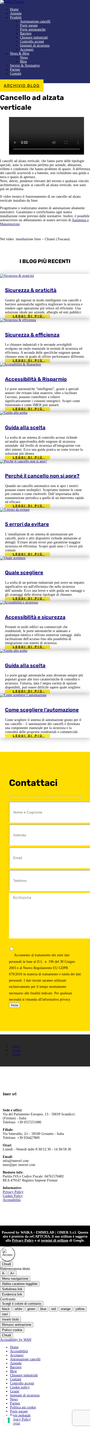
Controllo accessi (32, 41)
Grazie (14, 1391)
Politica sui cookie (23, 1407)
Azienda (16, 13)
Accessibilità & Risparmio (36, 379)
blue (43, 1309)
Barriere (26, 33)
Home (14, 9)
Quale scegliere (24, 572)
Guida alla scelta (25, 427)
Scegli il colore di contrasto (21, 1303)
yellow (80, 1309)
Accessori (27, 49)
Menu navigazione (15, 1278)
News (24, 57)
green (31, 1309)
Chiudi (6, 1264)
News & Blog (19, 53)
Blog (23, 61)
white (18, 1309)
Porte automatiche (33, 29)
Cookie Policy (13, 1196)
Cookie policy (20, 1387)
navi (5, 1314)
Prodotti (16, 17)
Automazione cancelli (35, 21)
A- (3, 1273)
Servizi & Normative (25, 65)
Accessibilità (11, 1200)
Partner (15, 69)
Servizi (15, 1423)
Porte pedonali (20, 1415)
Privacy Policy (13, 1192)
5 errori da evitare (27, 524)
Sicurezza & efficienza (32, 335)
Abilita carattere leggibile (20, 1284)
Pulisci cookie (12, 1330)
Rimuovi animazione (16, 1325)
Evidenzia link (12, 1294)
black (6, 1309)
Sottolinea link (12, 1289)
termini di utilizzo (54, 1240)
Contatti (15, 73)
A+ (12, 1273)
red (53, 1309)
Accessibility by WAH (15, 1340)
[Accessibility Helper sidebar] (7, 1253)
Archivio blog (22, 85)
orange (65, 1309)
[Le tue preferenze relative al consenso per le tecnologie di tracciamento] (9, 1420)
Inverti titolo (10, 1319)
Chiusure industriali (34, 37)
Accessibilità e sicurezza (35, 617)
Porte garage (29, 25)
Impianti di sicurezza (35, 45)
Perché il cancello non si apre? (42, 476)
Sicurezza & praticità (30, 290)
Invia (14, 1005)
